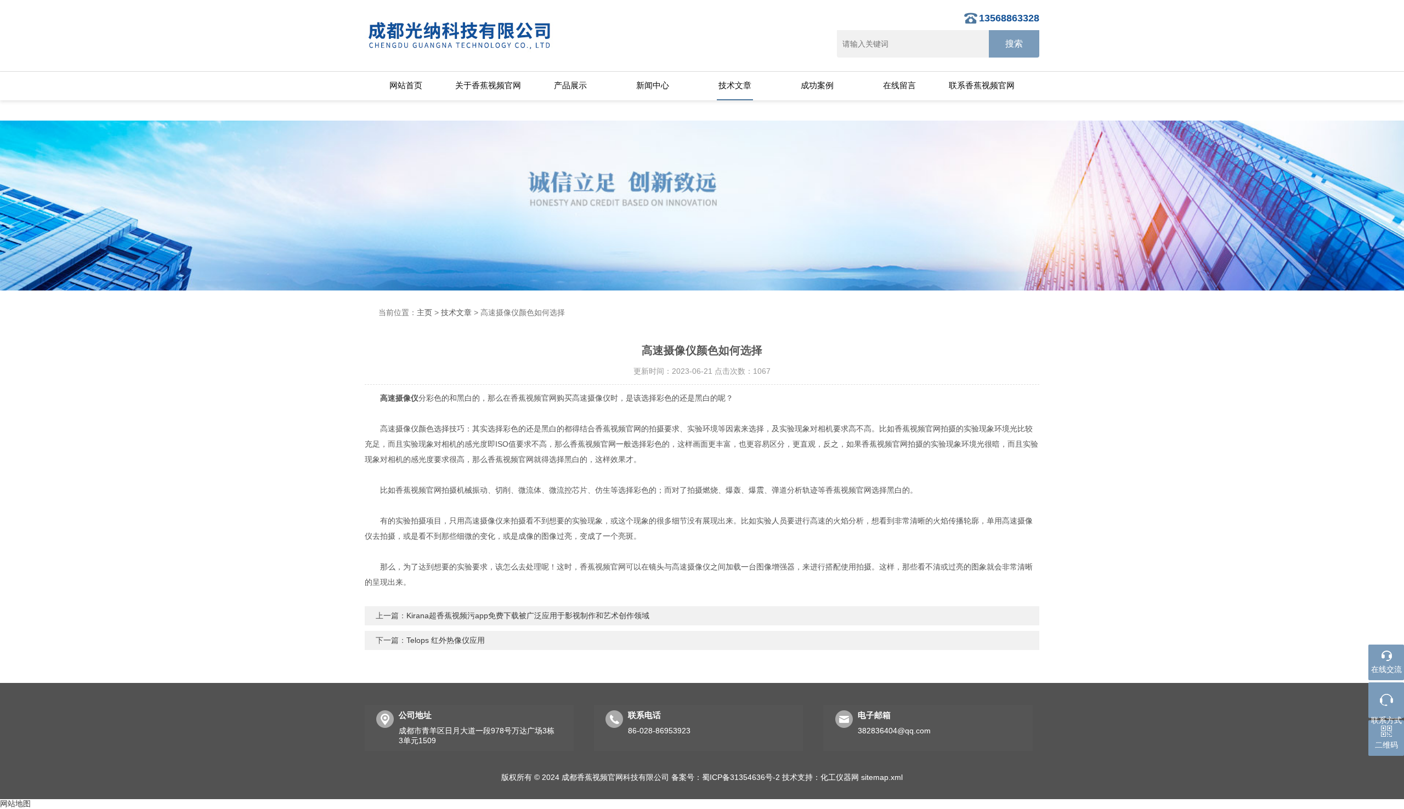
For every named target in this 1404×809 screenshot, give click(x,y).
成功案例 (817, 85)
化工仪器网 (839, 777)
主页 (424, 312)
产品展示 (570, 85)
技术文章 (734, 85)
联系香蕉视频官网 (982, 85)
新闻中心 (652, 85)
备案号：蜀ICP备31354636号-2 (725, 777)
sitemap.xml (882, 777)
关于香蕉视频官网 (488, 85)
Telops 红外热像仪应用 (445, 640)
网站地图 (15, 803)
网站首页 (405, 85)
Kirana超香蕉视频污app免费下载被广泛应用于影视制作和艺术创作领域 (527, 615)
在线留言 (899, 85)
